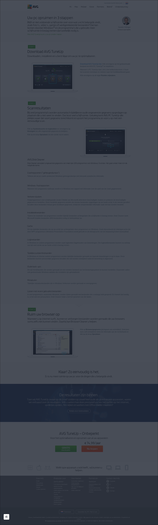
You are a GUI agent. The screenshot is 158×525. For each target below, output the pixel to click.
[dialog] (79, 262)
